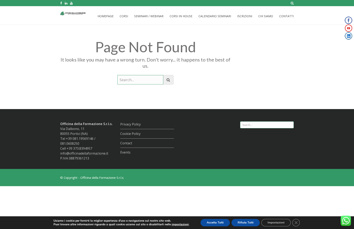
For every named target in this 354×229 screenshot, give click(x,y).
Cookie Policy (130, 133)
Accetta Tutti (215, 222)
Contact (126, 143)
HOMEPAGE (105, 16)
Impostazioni (276, 222)
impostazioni (180, 224)
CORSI (124, 16)
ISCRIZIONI (244, 16)
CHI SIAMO (265, 16)
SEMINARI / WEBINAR (148, 16)
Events (125, 152)
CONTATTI (286, 16)
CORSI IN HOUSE (181, 16)
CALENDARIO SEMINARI (215, 16)
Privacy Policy (130, 124)
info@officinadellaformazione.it (84, 153)
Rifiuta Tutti (246, 222)
